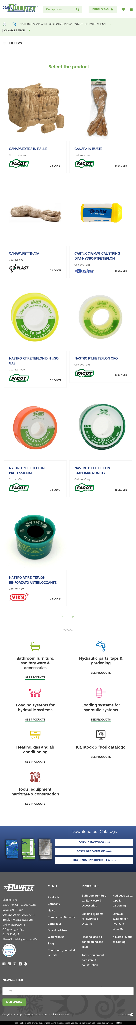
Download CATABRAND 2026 (94, 851)
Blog (51, 943)
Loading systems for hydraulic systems (92, 918)
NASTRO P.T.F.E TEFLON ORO (96, 358)
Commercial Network (61, 917)
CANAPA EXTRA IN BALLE (28, 149)
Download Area (57, 930)
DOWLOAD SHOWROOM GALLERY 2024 (94, 860)
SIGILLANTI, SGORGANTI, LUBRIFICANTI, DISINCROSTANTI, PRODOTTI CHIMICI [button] (63, 24)
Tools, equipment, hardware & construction (93, 960)
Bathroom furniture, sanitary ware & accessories (94, 900)
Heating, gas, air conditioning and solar (92, 941)
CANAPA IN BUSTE (88, 149)
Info (111, 1023)
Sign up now (14, 1002)
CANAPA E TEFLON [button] (15, 30)
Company (54, 903)
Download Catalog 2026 (94, 842)
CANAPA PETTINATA (24, 253)
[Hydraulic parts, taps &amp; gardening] (13, 24)
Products (53, 897)
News (51, 910)
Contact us (55, 923)
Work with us (56, 936)
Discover (55, 165)
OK (118, 1023)
